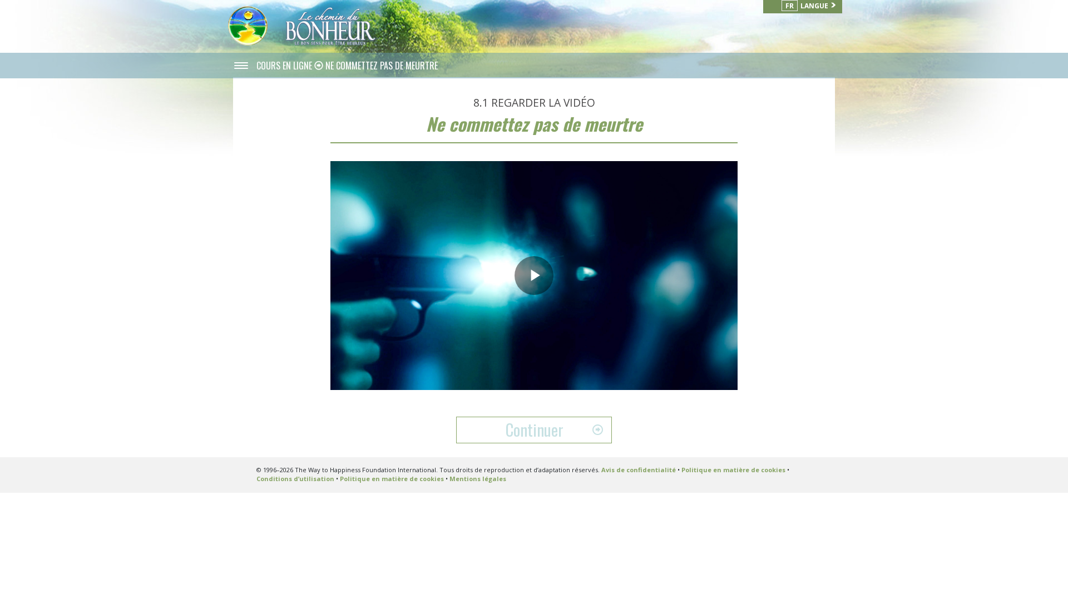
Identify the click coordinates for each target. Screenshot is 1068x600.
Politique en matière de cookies (733, 470)
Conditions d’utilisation (295, 478)
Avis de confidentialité (638, 470)
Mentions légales (477, 478)
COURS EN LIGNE (285, 65)
